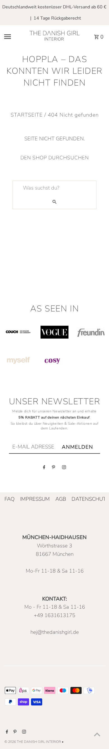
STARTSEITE (27, 115)
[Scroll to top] (97, 734)
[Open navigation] (13, 37)
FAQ (9, 499)
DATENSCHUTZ (90, 499)
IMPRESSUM (35, 499)
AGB (60, 499)
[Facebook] (44, 468)
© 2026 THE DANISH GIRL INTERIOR (33, 741)
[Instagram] (64, 468)
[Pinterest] (53, 468)
